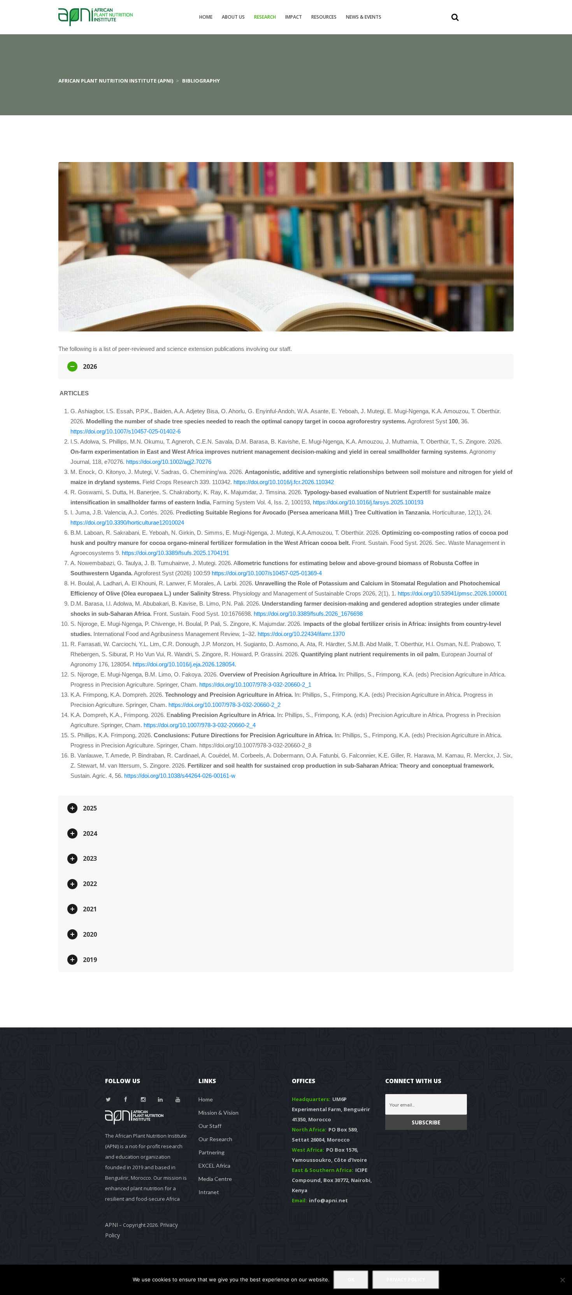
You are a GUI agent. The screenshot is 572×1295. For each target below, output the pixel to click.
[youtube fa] (177, 1099)
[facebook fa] (126, 1099)
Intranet (208, 1192)
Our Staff (209, 1125)
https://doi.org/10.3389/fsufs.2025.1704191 (175, 553)
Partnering (211, 1152)
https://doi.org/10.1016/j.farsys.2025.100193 (368, 502)
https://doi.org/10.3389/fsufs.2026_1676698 (308, 613)
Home (205, 1099)
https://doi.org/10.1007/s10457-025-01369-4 (267, 573)
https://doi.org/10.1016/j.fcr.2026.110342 (283, 482)
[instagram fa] (143, 1099)
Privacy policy (405, 1279)
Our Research (215, 1139)
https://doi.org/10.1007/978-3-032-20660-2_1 (255, 684)
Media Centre (215, 1178)
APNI (111, 1224)
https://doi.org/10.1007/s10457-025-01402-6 (125, 431)
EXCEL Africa (214, 1165)
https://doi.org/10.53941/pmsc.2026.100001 (452, 593)
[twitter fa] (108, 1099)
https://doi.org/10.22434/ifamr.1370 (301, 634)
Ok (350, 1279)
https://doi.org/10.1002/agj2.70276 (168, 461)
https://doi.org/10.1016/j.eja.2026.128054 (184, 664)
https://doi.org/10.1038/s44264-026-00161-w (179, 775)
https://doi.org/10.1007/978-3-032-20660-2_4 (200, 725)
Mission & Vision (218, 1112)
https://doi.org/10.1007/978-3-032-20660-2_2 (224, 704)
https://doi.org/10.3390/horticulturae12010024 (127, 522)
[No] (562, 1280)
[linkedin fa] (160, 1099)
